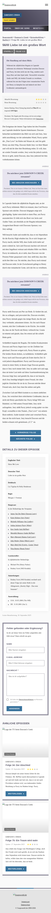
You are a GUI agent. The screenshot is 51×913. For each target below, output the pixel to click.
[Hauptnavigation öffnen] (46, 4)
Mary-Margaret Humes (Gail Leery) (23, 537)
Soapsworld (7, 37)
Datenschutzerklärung (26, 699)
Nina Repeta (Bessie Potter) (20, 549)
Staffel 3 (6, 40)
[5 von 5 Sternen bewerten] (46, 102)
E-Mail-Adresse (14, 657)
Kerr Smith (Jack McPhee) (20, 529)
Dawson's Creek (21, 37)
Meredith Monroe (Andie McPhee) (23, 533)
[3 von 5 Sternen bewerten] (41, 102)
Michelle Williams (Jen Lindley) (22, 522)
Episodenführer (37, 37)
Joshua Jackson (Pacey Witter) (21, 525)
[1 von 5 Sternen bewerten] (37, 102)
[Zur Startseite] (15, 5)
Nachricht (13, 670)
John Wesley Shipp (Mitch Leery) (22, 541)
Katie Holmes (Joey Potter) (20, 518)
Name (9, 644)
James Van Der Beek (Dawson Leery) (24, 514)
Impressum (26, 902)
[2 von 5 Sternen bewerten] (39, 102)
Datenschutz (39, 119)
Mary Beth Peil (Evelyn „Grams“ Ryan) (24, 545)
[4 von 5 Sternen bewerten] (43, 102)
